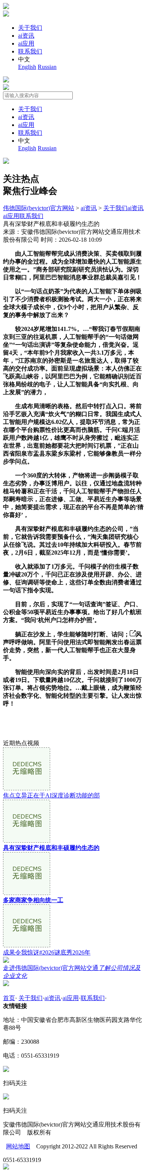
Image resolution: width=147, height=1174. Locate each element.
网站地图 (18, 1146)
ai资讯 (26, 35)
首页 (9, 998)
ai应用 (26, 43)
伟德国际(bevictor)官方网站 (38, 208)
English (27, 67)
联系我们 (30, 51)
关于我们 (30, 27)
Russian (47, 67)
